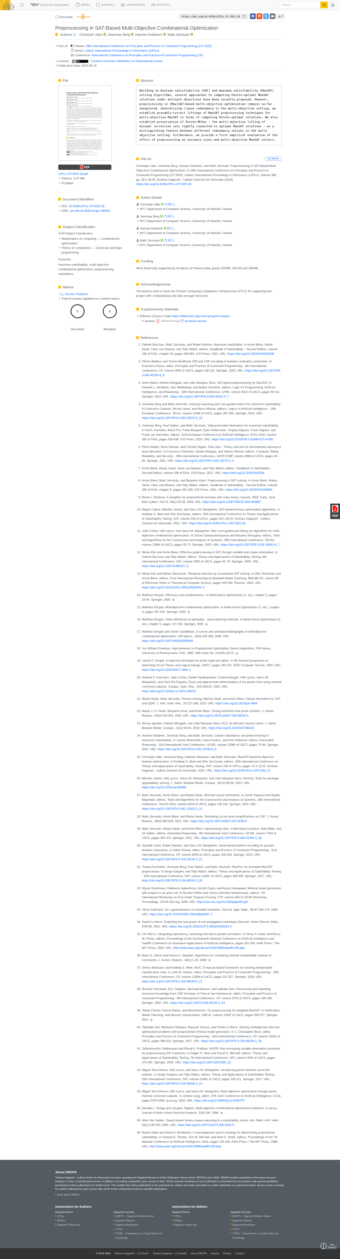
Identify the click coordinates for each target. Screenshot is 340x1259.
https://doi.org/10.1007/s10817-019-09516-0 (219, 715)
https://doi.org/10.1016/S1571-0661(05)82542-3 (173, 587)
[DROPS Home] (22, 5)
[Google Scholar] (173, 599)
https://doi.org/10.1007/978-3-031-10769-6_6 (187, 749)
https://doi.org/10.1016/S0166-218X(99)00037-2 (180, 914)
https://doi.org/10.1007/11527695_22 (207, 1062)
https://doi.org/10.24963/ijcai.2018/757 (219, 1100)
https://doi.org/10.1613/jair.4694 (236, 703)
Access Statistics (76, 294)
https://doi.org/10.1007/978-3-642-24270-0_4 (204, 460)
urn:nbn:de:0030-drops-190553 (90, 210)
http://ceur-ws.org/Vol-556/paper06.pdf (222, 902)
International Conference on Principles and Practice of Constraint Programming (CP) (147, 55)
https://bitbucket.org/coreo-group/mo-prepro (201, 316)
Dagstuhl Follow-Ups (68, 1224)
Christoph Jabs (90, 34)
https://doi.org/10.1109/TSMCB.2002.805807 (232, 502)
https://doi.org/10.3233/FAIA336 (243, 473)
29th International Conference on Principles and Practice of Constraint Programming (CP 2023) (148, 46)
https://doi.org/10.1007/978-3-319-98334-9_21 (172, 981)
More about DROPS (68, 1194)
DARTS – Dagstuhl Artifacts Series (134, 1216)
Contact (240, 1253)
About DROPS (199, 1253)
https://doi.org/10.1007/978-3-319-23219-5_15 (172, 859)
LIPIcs (60, 1216)
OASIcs (61, 1220)
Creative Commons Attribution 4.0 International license (126, 61)
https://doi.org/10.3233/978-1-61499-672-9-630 (242, 439)
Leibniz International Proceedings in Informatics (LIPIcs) (122, 50)
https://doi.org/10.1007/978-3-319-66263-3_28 (172, 880)
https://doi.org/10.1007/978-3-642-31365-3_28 (231, 838)
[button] (50, 5)
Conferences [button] (135, 4)
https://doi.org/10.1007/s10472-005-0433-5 (206, 1125)
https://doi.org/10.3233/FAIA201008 (250, 353)
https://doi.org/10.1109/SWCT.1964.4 (166, 669)
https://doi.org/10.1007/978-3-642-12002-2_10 (172, 808)
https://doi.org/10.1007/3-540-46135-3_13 (197, 1002)
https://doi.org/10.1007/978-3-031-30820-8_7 (250, 544)
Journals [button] (107, 4)
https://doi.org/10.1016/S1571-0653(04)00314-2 (200, 926)
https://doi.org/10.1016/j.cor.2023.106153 (169, 691)
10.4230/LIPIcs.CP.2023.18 (86, 206)
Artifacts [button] (163, 4)
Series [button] (85, 4)
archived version (195, 321)
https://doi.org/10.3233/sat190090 (164, 787)
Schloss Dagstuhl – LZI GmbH (132, 1253)
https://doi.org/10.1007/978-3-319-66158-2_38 (231, 1041)
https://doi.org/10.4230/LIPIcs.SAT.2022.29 (217, 523)
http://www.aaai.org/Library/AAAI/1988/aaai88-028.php (185, 1146)
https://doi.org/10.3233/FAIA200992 (249, 489)
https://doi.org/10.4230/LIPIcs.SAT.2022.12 (242, 770)
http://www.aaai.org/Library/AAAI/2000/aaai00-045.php (209, 948)
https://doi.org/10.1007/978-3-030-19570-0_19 (172, 418)
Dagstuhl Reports (125, 1220)
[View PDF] (85, 122)
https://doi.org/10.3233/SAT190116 (231, 728)
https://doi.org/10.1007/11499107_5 (165, 566)
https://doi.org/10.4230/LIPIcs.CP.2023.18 (163, 184)
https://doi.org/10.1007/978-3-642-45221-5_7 (199, 396)
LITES (118, 1229)
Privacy (227, 1253)
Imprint (215, 1253)
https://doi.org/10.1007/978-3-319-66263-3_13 (172, 1083)
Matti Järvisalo (178, 34)
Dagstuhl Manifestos (126, 1224)
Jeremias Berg (119, 34)
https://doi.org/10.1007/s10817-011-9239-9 (218, 821)
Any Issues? (332, 1246)
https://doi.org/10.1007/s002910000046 (167, 640)
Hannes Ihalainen (148, 34)
